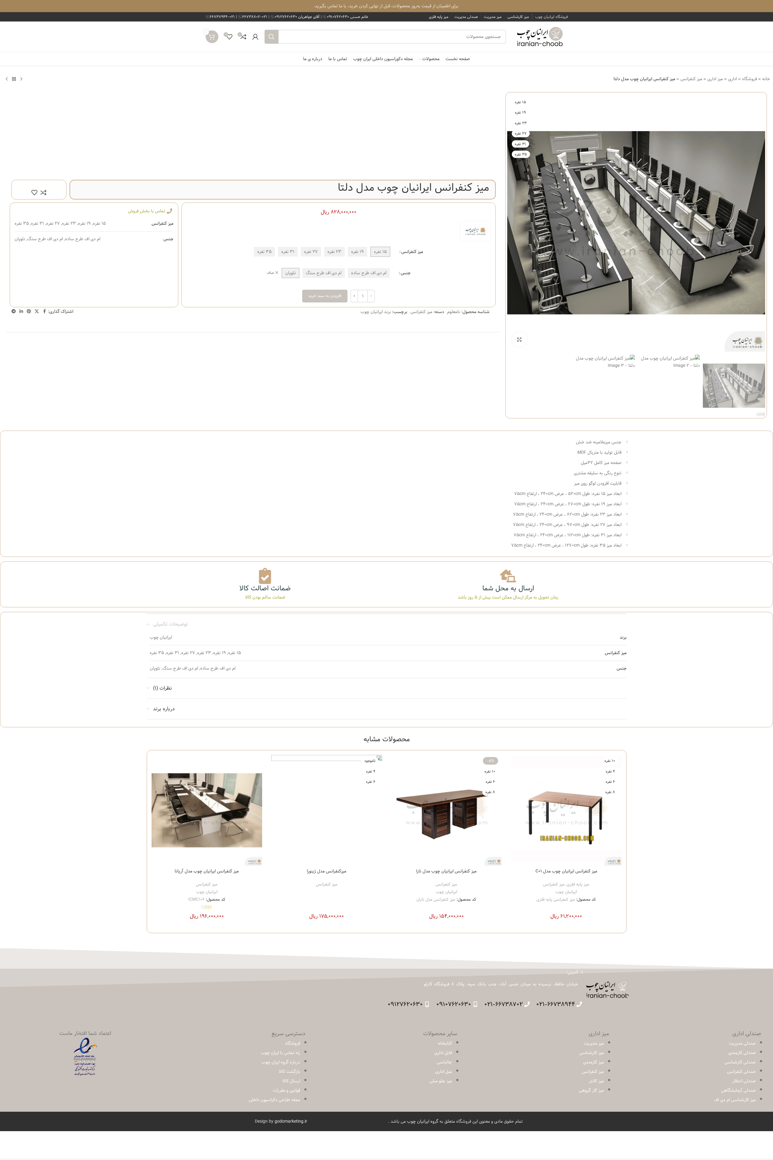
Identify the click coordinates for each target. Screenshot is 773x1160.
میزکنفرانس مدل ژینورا (326, 871)
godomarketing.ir (291, 1121)
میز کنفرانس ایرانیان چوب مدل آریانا (207, 871)
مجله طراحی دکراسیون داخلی (274, 1100)
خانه (766, 79)
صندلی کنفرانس (741, 1071)
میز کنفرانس (691, 79)
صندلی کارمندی (742, 1052)
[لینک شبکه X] (37, 311)
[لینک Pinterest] (29, 311)
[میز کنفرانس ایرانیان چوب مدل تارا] (446, 810)
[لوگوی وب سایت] (540, 36)
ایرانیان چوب (566, 892)
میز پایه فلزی (578, 884)
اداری (732, 79)
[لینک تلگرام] (14, 311)
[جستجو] (272, 37)
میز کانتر (596, 1081)
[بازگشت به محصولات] (14, 79)
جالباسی (444, 1062)
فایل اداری (443, 1052)
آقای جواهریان (298, 17)
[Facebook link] (44, 311)
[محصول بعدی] (6, 79)
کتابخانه (445, 1043)
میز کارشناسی (591, 1052)
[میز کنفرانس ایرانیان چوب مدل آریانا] (207, 810)
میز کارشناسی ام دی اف (735, 1100)
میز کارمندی (593, 1062)
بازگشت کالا (289, 1071)
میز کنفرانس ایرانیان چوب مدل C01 (566, 871)
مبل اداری (443, 1071)
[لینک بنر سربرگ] (386, 6)
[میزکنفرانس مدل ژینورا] (326, 810)
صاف (270, 272)
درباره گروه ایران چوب (281, 1062)
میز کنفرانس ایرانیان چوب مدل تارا (446, 871)
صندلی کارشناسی (740, 1062)
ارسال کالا (291, 1081)
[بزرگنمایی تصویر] (519, 339)
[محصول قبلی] (21, 79)
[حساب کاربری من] (255, 37)
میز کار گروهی (591, 1090)
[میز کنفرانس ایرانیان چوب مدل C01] (566, 810)
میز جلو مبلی (440, 1081)
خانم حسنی (347, 17)
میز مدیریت (594, 1043)
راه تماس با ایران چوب (280, 1052)
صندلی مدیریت (742, 1043)
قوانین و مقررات (286, 1090)
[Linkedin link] (21, 311)
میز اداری (715, 79)
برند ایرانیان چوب (376, 312)
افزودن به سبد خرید (324, 295)
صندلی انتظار (744, 1081)
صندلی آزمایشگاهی (738, 1090)
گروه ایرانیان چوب (422, 1121)
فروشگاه (749, 79)
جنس (406, 273)
